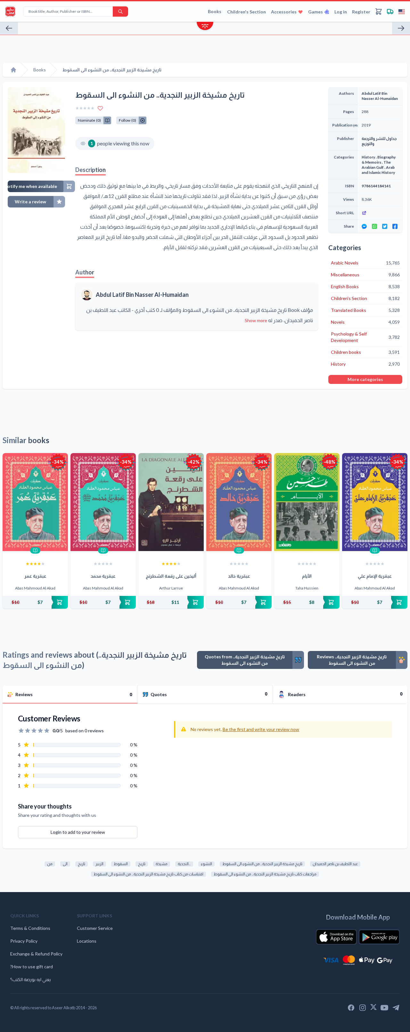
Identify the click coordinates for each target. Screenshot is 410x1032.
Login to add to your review (78, 832)
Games (315, 11)
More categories (365, 379)
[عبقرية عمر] (35, 502)
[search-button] (120, 11)
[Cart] (378, 11)
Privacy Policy (23, 941)
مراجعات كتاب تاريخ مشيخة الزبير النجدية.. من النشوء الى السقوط (265, 874)
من (50, 863)
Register (361, 11)
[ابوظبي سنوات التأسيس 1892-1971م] (401, 28)
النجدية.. (184, 863)
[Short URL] (380, 212)
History (368, 157)
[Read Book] (35, 550)
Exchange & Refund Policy (36, 953)
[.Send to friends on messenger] (364, 226)
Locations (86, 941)
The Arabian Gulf (376, 165)
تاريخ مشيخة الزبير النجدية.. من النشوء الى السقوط (262, 863)
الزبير (99, 863)
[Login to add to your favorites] (100, 108)
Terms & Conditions (30, 928)
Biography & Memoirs (379, 160)
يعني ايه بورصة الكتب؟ (30, 979)
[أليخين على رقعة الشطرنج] (171, 502)
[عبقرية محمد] (103, 502)
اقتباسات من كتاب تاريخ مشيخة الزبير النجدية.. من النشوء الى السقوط (148, 874)
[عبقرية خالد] (239, 502)
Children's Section (246, 11)
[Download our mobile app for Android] (379, 937)
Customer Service (95, 928)
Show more (256, 320)
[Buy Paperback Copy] (35, 602)
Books (214, 11)
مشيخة (162, 863)
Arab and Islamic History (378, 170)
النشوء (206, 863)
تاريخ (81, 863)
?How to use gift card (31, 966)
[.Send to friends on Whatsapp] (374, 226)
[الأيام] (307, 502)
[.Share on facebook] (395, 226)
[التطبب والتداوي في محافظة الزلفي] (9, 28)
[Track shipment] (390, 11)
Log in (340, 11)
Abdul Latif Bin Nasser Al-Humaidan (142, 294)
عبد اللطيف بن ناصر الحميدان (335, 863)
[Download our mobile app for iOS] (336, 937)
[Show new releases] (205, 27)
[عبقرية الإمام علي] (374, 502)
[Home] (13, 70)
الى (65, 863)
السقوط (121, 863)
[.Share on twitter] (384, 226)
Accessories (284, 11)
